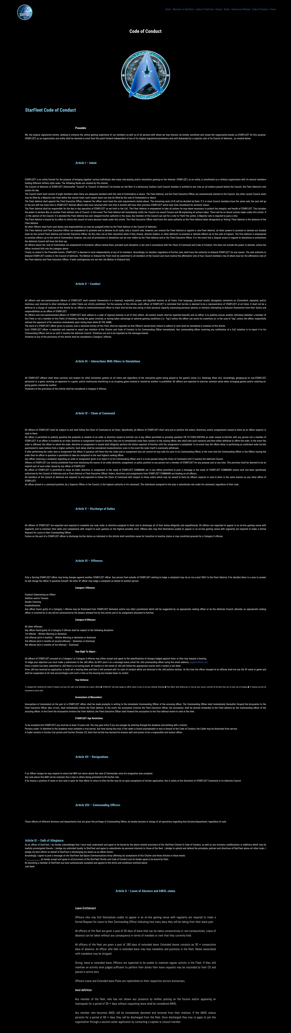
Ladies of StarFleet (204, 9)
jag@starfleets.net (198, 662)
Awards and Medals (240, 9)
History (218, 9)
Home (168, 9)
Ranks (227, 9)
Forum (273, 9)
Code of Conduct (260, 9)
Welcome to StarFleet (183, 9)
